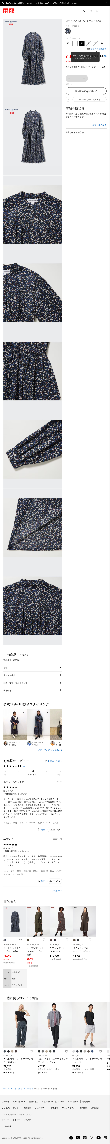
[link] (58, 3)
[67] (68, 31)
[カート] (97, 11)
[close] (3, 3)
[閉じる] (95, 57)
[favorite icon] (32, 1051)
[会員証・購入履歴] (91, 11)
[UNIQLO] (8, 11)
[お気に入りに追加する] (24, 712)
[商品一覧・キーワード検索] (103, 11)
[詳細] (103, 67)
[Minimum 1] (69, 78)
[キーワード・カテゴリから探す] (84, 11)
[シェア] (68, 99)
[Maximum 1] (84, 78)
